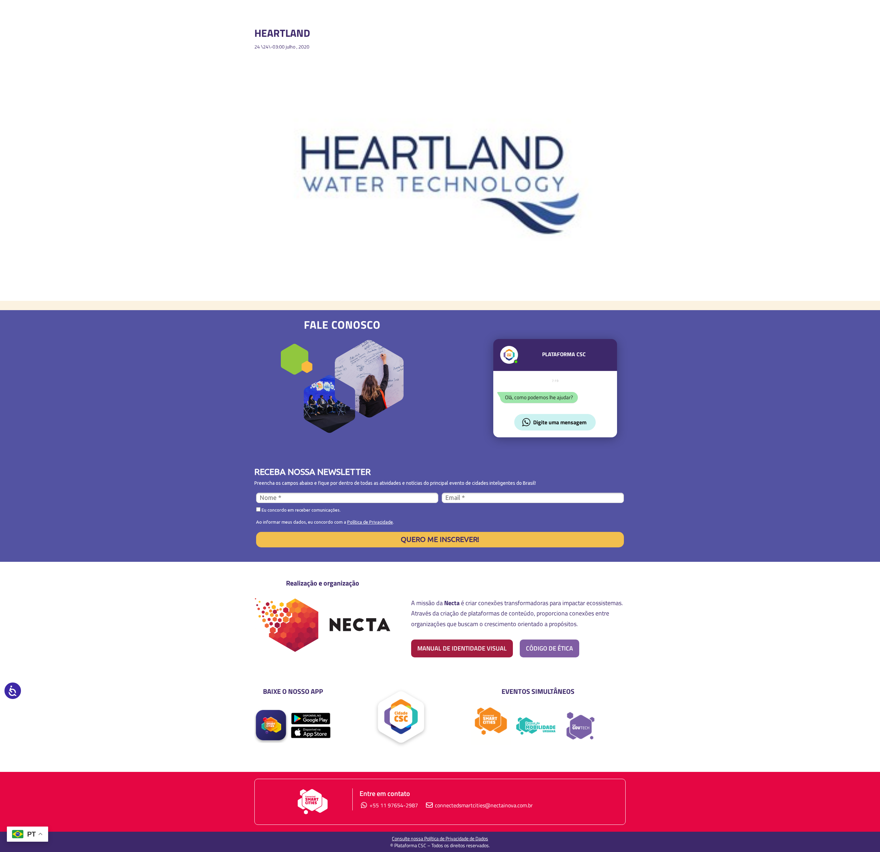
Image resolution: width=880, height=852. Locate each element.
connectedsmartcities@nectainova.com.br (484, 805)
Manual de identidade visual (462, 648)
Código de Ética (549, 648)
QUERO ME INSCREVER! (440, 539)
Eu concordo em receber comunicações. (301, 509)
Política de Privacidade (370, 522)
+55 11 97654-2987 (393, 805)
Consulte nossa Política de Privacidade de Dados (440, 838)
